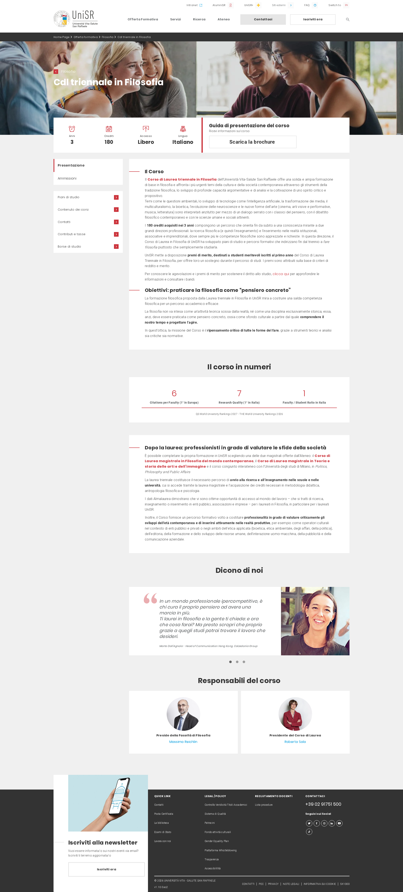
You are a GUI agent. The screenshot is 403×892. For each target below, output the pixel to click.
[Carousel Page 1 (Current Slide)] (230, 662)
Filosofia (108, 37)
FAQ (307, 5)
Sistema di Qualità (215, 813)
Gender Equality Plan (217, 841)
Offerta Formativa (143, 19)
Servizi (175, 19)
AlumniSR (219, 5)
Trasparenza (212, 859)
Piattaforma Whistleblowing (221, 850)
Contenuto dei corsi (73, 209)
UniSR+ (248, 5)
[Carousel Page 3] (244, 662)
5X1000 (344, 884)
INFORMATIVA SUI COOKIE (320, 884)
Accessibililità (213, 868)
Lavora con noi (162, 841)
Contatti (64, 222)
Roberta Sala (295, 741)
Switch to (334, 5)
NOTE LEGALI (291, 884)
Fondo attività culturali (218, 832)
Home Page (62, 37)
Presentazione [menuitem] (71, 165)
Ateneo (224, 19)
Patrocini (210, 822)
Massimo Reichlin (183, 741)
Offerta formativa (86, 37)
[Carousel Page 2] (237, 662)
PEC (261, 884)
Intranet (192, 5)
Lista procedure (264, 804)
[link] (183, 722)
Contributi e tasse (71, 234)
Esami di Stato (162, 832)
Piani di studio (69, 197)
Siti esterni (278, 5)
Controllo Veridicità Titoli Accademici (226, 804)
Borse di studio (69, 246)
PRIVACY (273, 884)
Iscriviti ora (312, 19)
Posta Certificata (163, 813)
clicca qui (281, 274)
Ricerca (199, 19)
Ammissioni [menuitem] (67, 178)
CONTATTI (248, 884)
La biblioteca (161, 822)
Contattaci (263, 19)
